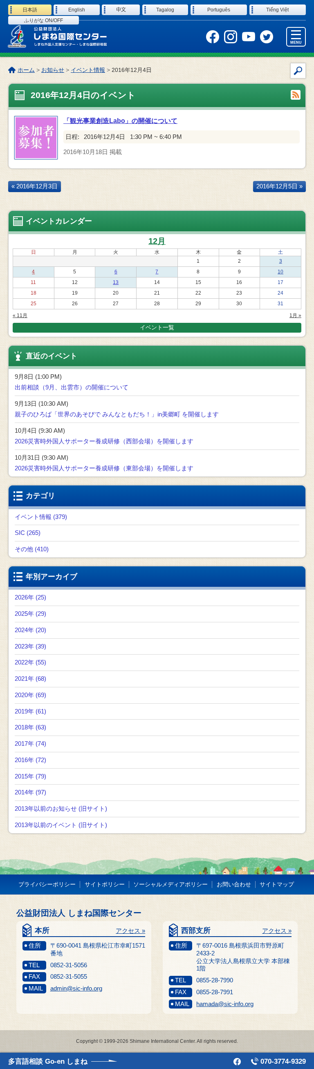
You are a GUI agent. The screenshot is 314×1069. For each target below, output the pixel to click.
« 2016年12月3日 (34, 186)
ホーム (26, 70)
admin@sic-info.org (76, 988)
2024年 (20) (30, 629)
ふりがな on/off (43, 20)
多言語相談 (47, 1061)
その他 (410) (32, 549)
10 (280, 272)
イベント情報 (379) (41, 516)
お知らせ (52, 70)
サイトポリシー (105, 884)
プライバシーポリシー (47, 884)
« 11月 (20, 315)
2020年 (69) (30, 694)
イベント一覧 (157, 327)
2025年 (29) (30, 613)
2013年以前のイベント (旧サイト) (61, 824)
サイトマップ (277, 884)
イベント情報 (88, 70)
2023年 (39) (30, 646)
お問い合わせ (234, 884)
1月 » (295, 315)
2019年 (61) (30, 711)
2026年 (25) (30, 597)
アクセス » (130, 930)
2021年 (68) (30, 678)
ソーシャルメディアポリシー (170, 884)
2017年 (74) (30, 743)
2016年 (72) (30, 759)
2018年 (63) (30, 727)
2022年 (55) (30, 662)
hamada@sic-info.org (224, 1003)
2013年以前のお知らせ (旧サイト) (61, 808)
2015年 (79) (30, 776)
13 (116, 282)
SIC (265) (27, 532)
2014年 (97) (30, 792)
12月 (157, 241)
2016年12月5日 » (279, 186)
